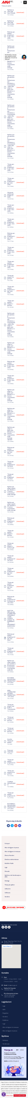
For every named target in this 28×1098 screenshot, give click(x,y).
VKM (4, 1009)
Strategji (7, 881)
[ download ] (20, 12)
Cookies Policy (9, 1095)
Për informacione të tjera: (11, 995)
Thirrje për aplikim (10, 885)
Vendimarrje (6, 1044)
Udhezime (7, 889)
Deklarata (5, 1040)
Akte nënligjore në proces (12, 847)
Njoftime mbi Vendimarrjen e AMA (13, 876)
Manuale (7, 871)
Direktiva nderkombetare (12, 859)
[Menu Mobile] (25, 2)
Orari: (5, 977)
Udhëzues (7, 892)
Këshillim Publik (9, 863)
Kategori (7, 843)
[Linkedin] (19, 825)
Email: (10, 985)
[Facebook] (8, 825)
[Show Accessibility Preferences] (4, 1094)
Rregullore (5, 1013)
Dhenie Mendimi (9, 855)
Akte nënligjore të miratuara (12, 851)
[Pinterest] (15, 825)
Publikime (5, 1020)
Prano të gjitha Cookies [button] (19, 1095)
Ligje (6, 867)
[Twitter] (12, 825)
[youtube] (6, 927)
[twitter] (9, 927)
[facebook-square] (3, 927)
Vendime (7, 896)
